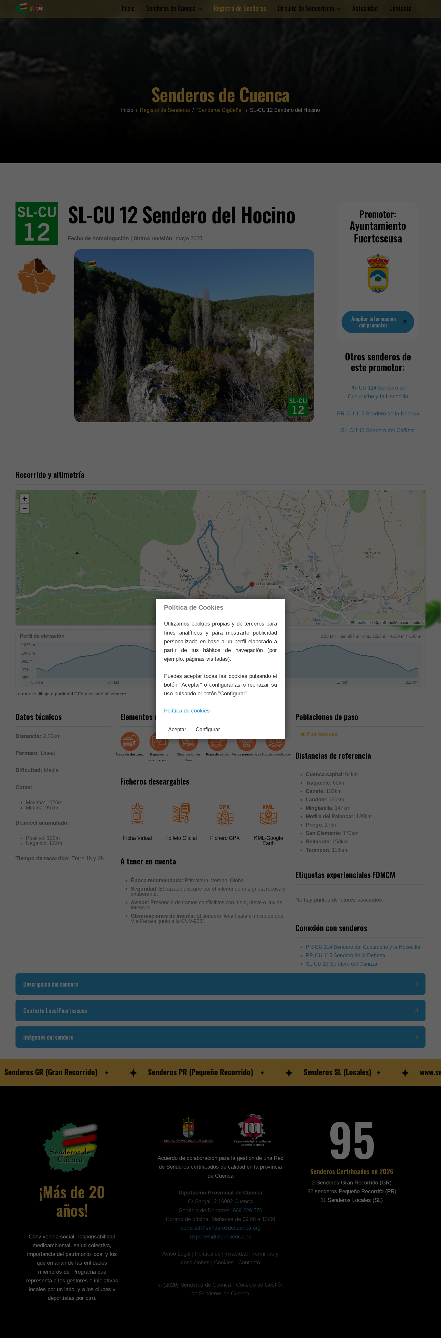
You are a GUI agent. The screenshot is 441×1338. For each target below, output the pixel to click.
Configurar (208, 729)
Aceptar (177, 729)
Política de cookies (187, 711)
